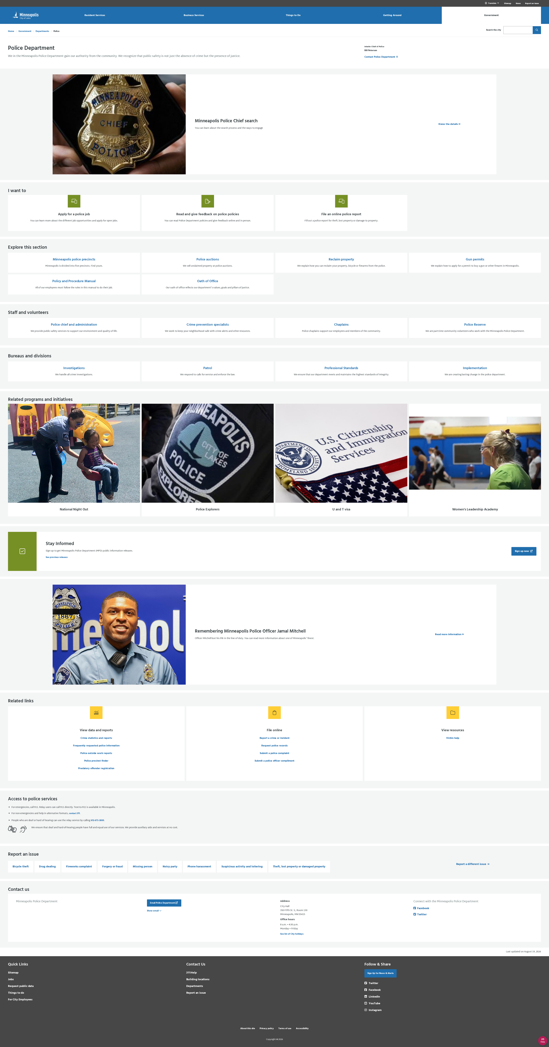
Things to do (16, 993)
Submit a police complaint (274, 753)
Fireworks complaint (79, 866)
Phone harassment (199, 866)
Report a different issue (471, 864)
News (518, 3)
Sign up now (522, 551)
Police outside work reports (96, 753)
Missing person (142, 866)
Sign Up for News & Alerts (380, 973)
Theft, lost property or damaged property (299, 866)
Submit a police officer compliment (274, 761)
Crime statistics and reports (96, 738)
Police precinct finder (96, 761)
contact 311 (74, 813)
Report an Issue (532, 3)
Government (24, 31)
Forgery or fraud (112, 866)
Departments (42, 31)
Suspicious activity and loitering (242, 866)
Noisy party (170, 866)
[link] (492, 3)
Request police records (274, 746)
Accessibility (302, 1028)
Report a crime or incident (275, 738)
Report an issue (196, 993)
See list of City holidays (292, 934)
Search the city (493, 30)
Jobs (11, 979)
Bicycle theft (21, 866)
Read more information (448, 634)
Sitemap (507, 3)
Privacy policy (267, 1028)
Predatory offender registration (96, 768)
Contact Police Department (380, 57)
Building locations (197, 979)
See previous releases (57, 557)
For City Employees (20, 999)
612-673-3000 (97, 820)
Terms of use (284, 1028)
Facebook (423, 908)
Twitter (422, 914)
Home (11, 31)
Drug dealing (47, 866)
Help (191, 972)
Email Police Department (162, 903)
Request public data (21, 986)
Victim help (452, 738)
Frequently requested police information (96, 746)
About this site (247, 1028)
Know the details (448, 124)
